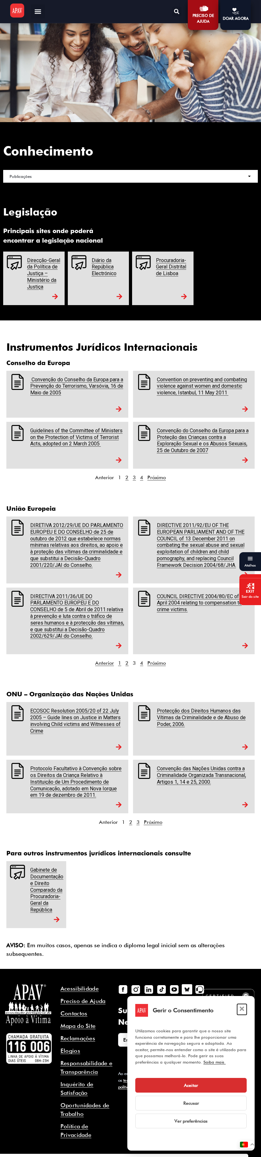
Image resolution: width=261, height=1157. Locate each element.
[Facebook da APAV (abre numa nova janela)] (123, 989)
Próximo (156, 477)
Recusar (191, 1103)
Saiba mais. (214, 1062)
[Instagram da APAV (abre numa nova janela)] (136, 989)
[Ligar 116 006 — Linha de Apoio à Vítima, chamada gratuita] (29, 1048)
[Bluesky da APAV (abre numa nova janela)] (187, 989)
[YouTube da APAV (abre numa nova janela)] (174, 989)
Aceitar (191, 1085)
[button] (242, 1009)
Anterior (104, 663)
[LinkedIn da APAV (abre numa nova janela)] (149, 989)
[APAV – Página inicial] (17, 11)
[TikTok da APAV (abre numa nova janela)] (161, 989)
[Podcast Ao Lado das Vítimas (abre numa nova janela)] (200, 989)
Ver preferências (191, 1121)
